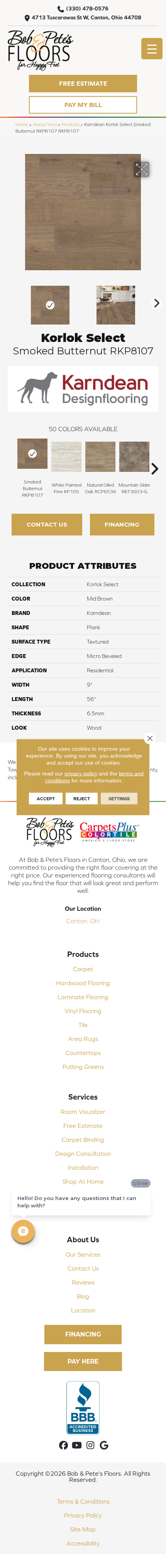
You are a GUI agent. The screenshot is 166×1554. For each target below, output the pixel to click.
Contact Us (47, 524)
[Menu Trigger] (152, 48)
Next (154, 301)
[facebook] (63, 1445)
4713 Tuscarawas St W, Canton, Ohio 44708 (86, 17)
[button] (83, 83)
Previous (11, 301)
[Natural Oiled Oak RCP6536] (100, 457)
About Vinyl (45, 124)
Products (70, 124)
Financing (122, 524)
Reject (81, 798)
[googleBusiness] (104, 1445)
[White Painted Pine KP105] (66, 457)
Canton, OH (83, 920)
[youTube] (77, 1445)
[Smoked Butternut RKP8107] (32, 454)
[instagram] (90, 1445)
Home (21, 124)
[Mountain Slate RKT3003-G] (134, 457)
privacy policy (80, 773)
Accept (46, 798)
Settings (119, 798)
